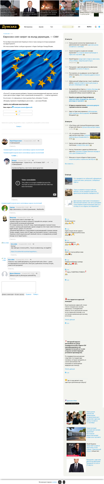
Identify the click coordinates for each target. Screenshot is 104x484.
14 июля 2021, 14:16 (23, 217)
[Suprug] (5, 211)
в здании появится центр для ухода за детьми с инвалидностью (83, 84)
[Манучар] (5, 221)
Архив (41, 27)
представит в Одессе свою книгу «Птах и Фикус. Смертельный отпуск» (84, 60)
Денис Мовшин (15, 273)
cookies (54, 482)
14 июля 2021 (6, 33)
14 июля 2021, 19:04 (28, 273)
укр (79, 27)
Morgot (14, 160)
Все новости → (69, 164)
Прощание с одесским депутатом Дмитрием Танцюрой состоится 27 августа (94, 462)
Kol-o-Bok (14, 244)
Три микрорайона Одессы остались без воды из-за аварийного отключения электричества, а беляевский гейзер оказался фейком (9, 12)
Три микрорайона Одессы (77, 89)
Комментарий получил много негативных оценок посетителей (24, 150)
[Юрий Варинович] (5, 144)
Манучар (13, 217)
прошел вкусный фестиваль (91, 127)
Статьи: (68, 174)
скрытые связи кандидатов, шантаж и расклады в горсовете (82, 100)
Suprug (12, 207)
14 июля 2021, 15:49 (24, 160)
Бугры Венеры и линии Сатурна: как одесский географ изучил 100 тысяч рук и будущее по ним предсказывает (69, 13)
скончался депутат (92, 105)
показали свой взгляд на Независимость (79, 136)
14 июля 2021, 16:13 (22, 259)
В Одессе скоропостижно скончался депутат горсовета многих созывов (28, 14)
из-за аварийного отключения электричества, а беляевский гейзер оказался (84, 91)
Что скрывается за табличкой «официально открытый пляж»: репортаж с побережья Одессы (87, 180)
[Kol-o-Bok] (5, 243)
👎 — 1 (18, 114)
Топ (51, 27)
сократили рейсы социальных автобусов (82, 159)
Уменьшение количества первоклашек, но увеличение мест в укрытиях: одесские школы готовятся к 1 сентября (93, 417)
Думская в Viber (72, 401)
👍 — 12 (17, 111)
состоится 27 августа (82, 69)
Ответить (13, 146)
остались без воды (92, 89)
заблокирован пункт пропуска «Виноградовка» (83, 112)
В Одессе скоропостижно (77, 105)
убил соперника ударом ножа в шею (84, 76)
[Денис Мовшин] (5, 277)
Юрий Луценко (74, 59)
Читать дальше (70, 319)
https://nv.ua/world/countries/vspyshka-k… (24, 251)
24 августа (68, 121)
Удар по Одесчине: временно (78, 111)
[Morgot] (7, 164)
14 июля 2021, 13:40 (22, 207)
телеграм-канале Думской (23, 107)
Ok (60, 482)
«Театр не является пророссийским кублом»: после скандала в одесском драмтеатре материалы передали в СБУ (86, 191)
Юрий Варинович (16, 141)
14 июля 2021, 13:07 (30, 141)
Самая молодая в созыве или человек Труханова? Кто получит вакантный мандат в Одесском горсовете (94, 432)
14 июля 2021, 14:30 (25, 244)
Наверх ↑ (19, 126)
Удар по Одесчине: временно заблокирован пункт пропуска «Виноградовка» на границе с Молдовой (48, 13)
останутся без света (82, 145)
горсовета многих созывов (78, 107)
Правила (28, 294)
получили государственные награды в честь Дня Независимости (84, 152)
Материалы (28, 27)
